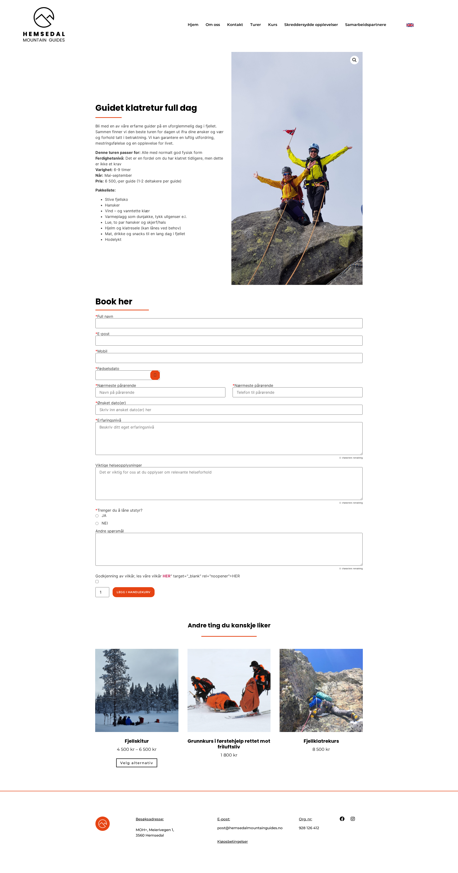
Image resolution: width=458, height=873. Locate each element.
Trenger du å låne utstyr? (118, 510)
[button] (354, 60)
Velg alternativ (136, 763)
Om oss (213, 24)
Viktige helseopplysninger (118, 465)
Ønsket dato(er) (110, 403)
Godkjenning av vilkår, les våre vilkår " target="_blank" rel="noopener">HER (167, 576)
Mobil (101, 351)
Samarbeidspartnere (365, 24)
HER (167, 576)
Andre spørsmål (109, 531)
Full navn (104, 316)
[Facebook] (342, 819)
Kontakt (235, 24)
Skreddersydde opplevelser (311, 24)
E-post (102, 334)
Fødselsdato (107, 368)
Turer (255, 24)
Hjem (193, 24)
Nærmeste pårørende (115, 385)
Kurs (272, 24)
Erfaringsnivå (108, 420)
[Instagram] (353, 819)
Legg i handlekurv (134, 592)
